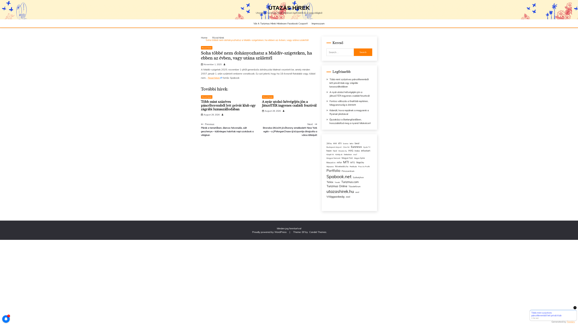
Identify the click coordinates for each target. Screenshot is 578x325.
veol (357, 192)
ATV (340, 143)
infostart (365, 150)
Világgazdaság (335, 196)
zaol (348, 196)
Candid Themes (317, 232)
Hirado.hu (342, 151)
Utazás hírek (289, 8)
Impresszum (318, 23)
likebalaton (348, 154)
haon (329, 150)
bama (345, 143)
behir (351, 143)
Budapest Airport (334, 147)
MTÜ (352, 162)
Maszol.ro (331, 162)
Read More (214, 77)
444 (335, 143)
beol (357, 143)
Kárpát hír (330, 154)
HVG (350, 150)
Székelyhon (358, 177)
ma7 (355, 154)
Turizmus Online (336, 186)
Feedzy (571, 321)
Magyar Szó (347, 158)
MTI (346, 162)
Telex (329, 182)
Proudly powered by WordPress (269, 232)
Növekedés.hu (341, 166)
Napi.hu (360, 162)
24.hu (329, 143)
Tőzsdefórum (354, 186)
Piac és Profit (364, 166)
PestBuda (353, 167)
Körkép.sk (338, 154)
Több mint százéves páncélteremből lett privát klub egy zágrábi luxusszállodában (228, 105)
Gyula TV (366, 147)
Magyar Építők (359, 158)
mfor (339, 162)
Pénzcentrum (348, 171)
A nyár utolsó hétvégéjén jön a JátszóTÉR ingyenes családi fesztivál (289, 103)
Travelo (337, 182)
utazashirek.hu (340, 191)
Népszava (330, 167)
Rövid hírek (206, 48)
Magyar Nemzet (333, 158)
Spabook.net (338, 176)
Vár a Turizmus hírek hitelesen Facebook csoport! (280, 23)
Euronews (356, 146)
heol (335, 151)
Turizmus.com (350, 182)
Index (357, 150)
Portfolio (333, 170)
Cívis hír (346, 147)
